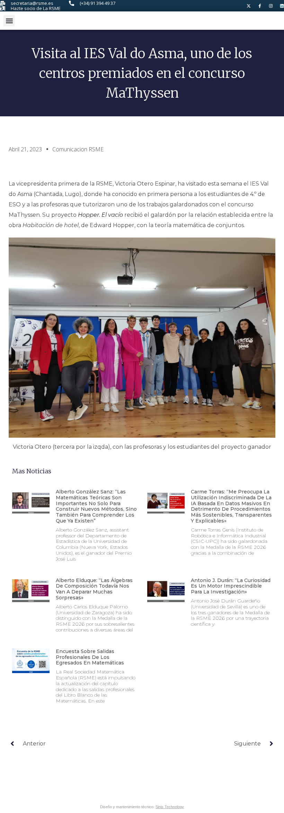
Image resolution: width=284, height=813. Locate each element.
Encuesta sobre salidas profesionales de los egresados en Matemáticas (90, 657)
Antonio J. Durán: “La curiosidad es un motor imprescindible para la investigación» (230, 586)
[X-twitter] (249, 6)
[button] (9, 20)
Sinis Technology (170, 807)
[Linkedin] (282, 6)
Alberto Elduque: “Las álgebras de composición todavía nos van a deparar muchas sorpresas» (94, 589)
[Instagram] (271, 6)
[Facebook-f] (260, 6)
